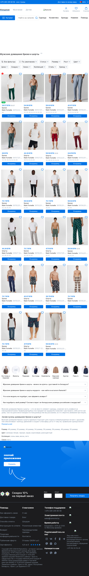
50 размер (74, 429)
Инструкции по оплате (10, 526)
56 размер (47, 429)
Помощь (84, 18)
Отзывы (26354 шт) (30, 541)
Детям (29, 10)
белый (15, 433)
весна (22, 436)
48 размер (65, 429)
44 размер (30, 429)
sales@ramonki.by (51, 518)
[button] (20, 74)
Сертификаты (6, 545)
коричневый (35, 433)
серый (28, 433)
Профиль (66, 11)
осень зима (14, 436)
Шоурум (26, 522)
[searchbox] (28, 17)
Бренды (64, 18)
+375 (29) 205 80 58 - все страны (12, 2)
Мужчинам (17, 10)
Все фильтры (9, 62)
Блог (24, 517)
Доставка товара (7, 517)
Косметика (54, 18)
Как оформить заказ (9, 513)
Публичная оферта (8, 541)
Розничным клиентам (31, 526)
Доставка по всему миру (67, 2)
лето (27, 436)
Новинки (74, 18)
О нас (24, 513)
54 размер (38, 429)
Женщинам (5, 10)
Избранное (76, 11)
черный (22, 433)
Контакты (26, 536)
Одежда (42, 18)
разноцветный (46, 433)
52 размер (21, 429)
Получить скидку (77, 496)
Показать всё (7, 424)
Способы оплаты (7, 522)
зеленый (9, 433)
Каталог (9, 18)
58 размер (56, 429)
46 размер (12, 429)
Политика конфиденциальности (9, 535)
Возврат (3, 530)
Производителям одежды (29, 531)
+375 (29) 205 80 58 (53, 511)
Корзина (86, 11)
